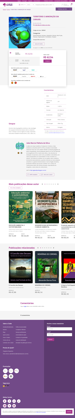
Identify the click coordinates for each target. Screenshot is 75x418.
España (30, 1)
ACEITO (69, 411)
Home (4, 9)
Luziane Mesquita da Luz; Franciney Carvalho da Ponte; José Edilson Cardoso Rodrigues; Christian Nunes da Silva (45, 231)
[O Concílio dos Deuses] (21, 267)
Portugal (24, 1)
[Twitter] (4, 401)
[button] (42, 184)
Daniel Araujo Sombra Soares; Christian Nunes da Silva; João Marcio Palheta (20, 230)
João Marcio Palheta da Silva (42, 25)
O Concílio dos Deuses (16, 285)
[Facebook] (9, 401)
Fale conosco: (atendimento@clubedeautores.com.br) (15, 353)
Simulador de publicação (24, 342)
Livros (8, 9)
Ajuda (70, 1)
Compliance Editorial (20, 329)
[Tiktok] (19, 401)
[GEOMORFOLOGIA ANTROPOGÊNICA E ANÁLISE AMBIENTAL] (47, 207)
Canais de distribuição (21, 340)
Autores (5, 329)
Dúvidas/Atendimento (8, 327)
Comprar (47, 61)
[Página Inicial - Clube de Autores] (7, 5)
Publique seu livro (48, 1)
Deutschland (37, 1)
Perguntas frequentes (8, 351)
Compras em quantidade (21, 337)
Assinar (50, 339)
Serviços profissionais (21, 332)
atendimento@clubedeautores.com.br (57, 132)
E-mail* (49, 332)
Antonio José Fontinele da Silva (16, 287)
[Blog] (14, 406)
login (25, 306)
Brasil (19, 1)
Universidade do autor (21, 335)
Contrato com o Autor (8, 342)
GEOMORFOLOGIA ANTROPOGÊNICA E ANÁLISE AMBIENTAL (46, 226)
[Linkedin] (4, 406)
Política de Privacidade (41, 412)
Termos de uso (6, 340)
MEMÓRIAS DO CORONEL (43, 285)
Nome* (49, 326)
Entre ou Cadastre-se (66, 5)
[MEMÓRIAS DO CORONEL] (47, 267)
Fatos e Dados (6, 337)
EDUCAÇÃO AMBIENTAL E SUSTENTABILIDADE (17, 226)
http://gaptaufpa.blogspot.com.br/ (38, 170)
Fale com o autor (48, 174)
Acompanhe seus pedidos (61, 1)
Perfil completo (33, 174)
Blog (4, 332)
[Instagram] (14, 401)
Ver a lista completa (15, 188)
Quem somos (6, 335)
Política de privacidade (21, 327)
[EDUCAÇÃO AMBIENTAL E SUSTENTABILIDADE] (21, 207)
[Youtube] (9, 406)
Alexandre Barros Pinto (40, 287)
